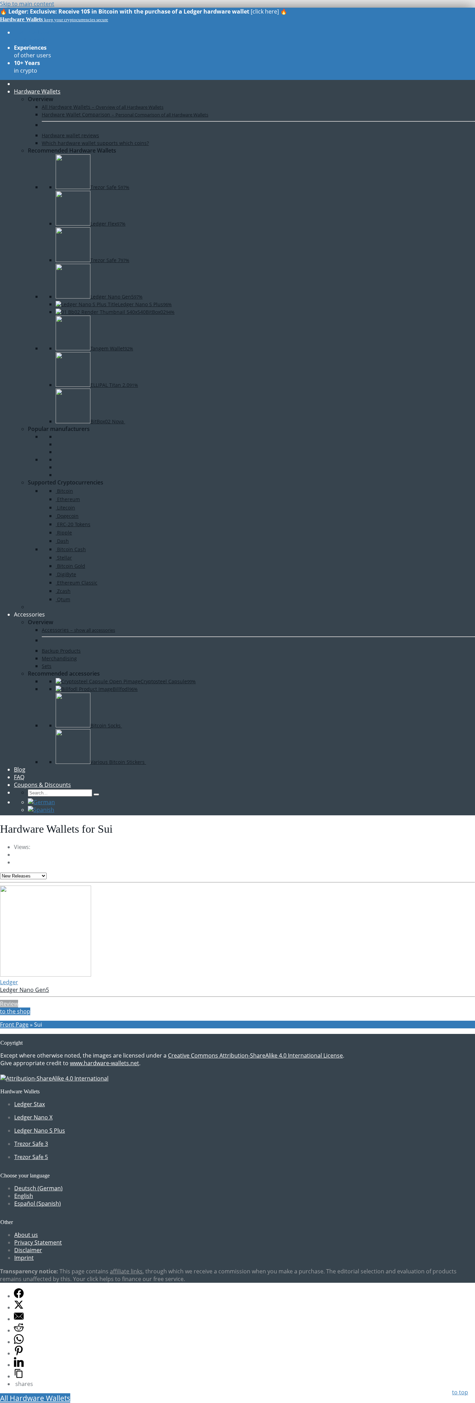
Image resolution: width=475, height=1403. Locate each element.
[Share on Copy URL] (19, 1376)
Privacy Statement (38, 1242)
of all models (32, 36)
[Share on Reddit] (19, 1330)
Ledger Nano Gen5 (24, 990)
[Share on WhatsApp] (19, 1342)
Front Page (14, 1024)
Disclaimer (28, 1250)
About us (26, 1235)
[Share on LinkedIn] (19, 1365)
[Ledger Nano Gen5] (45, 974)
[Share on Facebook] (19, 1296)
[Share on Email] (19, 1319)
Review (9, 1004)
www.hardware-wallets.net (104, 1063)
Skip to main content (27, 4)
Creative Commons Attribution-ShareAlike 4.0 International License (255, 1055)
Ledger (9, 982)
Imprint (24, 1258)
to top (460, 1392)
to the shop (15, 1011)
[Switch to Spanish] (41, 810)
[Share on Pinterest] (19, 1353)
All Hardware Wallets (35, 1398)
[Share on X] (19, 1307)
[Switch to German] (41, 802)
